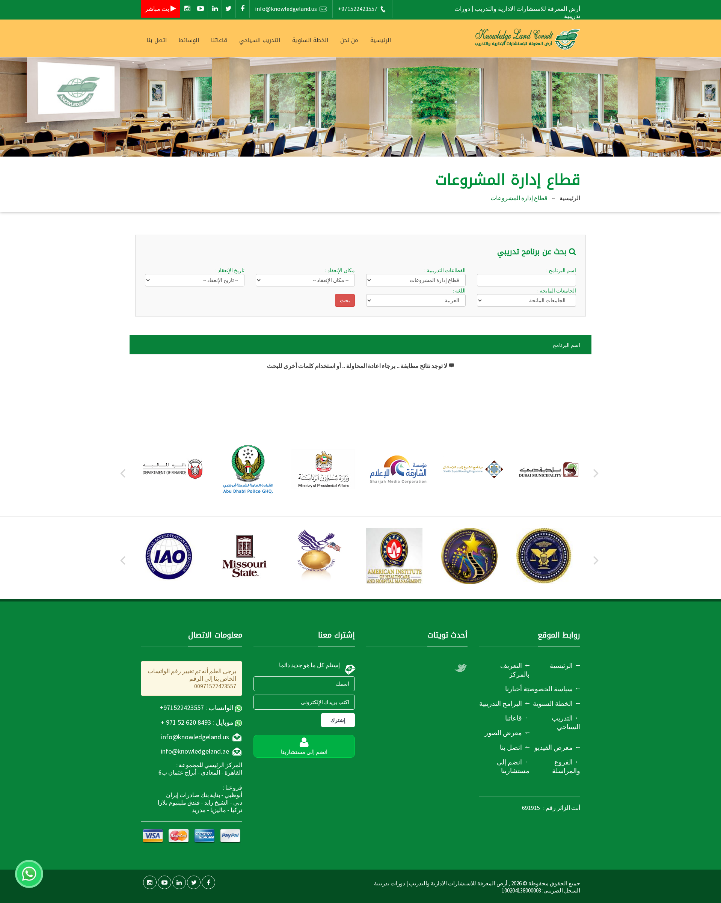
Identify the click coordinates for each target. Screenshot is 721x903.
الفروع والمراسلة (566, 766)
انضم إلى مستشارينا (513, 766)
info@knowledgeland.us (286, 8)
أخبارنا (513, 688)
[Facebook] (242, 9)
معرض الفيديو (553, 747)
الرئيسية (380, 40)
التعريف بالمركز (514, 669)
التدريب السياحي (259, 40)
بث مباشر (157, 8)
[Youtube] (201, 9)
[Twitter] (228, 9)
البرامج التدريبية (500, 703)
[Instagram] (187, 9)
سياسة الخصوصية (548, 688)
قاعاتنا (219, 40)
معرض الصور (503, 732)
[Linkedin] (215, 9)
